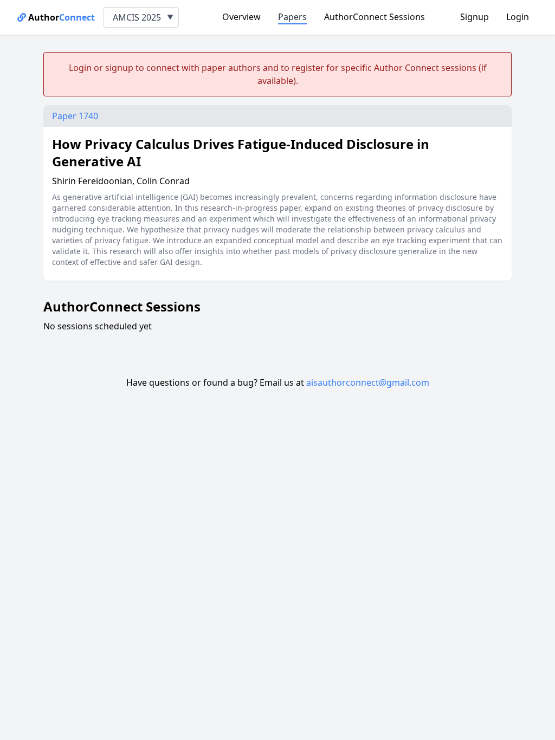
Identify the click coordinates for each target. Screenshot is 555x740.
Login (517, 17)
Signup (474, 17)
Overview (241, 17)
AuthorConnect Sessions (374, 17)
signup (119, 68)
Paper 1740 (75, 116)
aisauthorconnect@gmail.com (367, 382)
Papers (292, 17)
